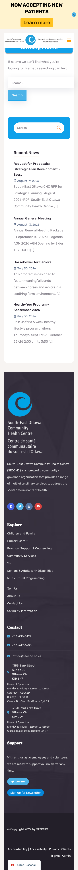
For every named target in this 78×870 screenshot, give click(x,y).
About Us (13, 596)
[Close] (74, 14)
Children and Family (21, 533)
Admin (66, 855)
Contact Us (15, 603)
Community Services (21, 556)
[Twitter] (20, 506)
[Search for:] (41, 82)
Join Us (12, 588)
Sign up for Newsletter (25, 792)
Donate (20, 781)
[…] (56, 206)
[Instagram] (29, 506)
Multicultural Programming (26, 578)
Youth (11, 563)
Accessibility (38, 849)
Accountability (17, 849)
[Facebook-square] (11, 506)
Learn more (36, 22)
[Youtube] (38, 506)
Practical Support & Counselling (29, 548)
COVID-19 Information (22, 611)
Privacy (54, 849)
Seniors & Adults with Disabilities (30, 570)
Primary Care (16, 541)
